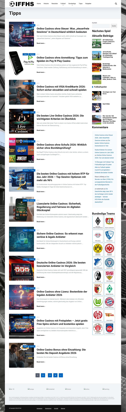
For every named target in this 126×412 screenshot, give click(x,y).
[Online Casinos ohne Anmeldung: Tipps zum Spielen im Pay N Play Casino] (21, 63)
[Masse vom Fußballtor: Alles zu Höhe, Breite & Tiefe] (96, 83)
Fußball (63, 3)
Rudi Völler (106, 104)
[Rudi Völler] (96, 112)
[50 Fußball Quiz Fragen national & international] (96, 48)
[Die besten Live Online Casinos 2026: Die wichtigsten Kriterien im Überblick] (21, 121)
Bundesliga (72, 3)
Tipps (80, 3)
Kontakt (56, 408)
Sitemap (63, 408)
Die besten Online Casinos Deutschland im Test (102, 143)
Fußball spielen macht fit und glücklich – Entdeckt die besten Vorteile (104, 169)
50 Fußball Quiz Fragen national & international (108, 41)
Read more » (41, 43)
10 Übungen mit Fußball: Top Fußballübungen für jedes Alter (104, 164)
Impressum (39, 408)
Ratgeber (88, 3)
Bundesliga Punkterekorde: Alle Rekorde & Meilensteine (109, 66)
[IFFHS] (21, 3)
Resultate (55, 3)
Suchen (94, 23)
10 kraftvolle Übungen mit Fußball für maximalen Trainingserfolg (109, 54)
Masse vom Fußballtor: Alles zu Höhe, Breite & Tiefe (109, 77)
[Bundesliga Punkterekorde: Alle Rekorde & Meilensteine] (96, 72)
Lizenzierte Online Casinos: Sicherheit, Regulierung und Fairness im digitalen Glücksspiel (59, 207)
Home (39, 3)
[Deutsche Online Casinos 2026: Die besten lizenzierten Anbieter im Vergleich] (21, 268)
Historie (46, 3)
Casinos (26, 25)
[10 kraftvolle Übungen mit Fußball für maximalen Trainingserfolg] (96, 60)
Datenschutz (48, 408)
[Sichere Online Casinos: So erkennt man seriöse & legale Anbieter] (21, 239)
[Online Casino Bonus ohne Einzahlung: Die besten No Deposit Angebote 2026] (21, 355)
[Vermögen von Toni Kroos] (96, 100)
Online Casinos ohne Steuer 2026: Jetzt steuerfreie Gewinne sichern (104, 137)
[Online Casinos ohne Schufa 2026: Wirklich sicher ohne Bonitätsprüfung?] (21, 150)
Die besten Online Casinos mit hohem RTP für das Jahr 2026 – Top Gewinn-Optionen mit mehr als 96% (63, 177)
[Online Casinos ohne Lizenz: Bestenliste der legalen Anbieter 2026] (21, 297)
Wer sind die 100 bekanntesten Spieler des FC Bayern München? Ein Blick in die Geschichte (110, 119)
